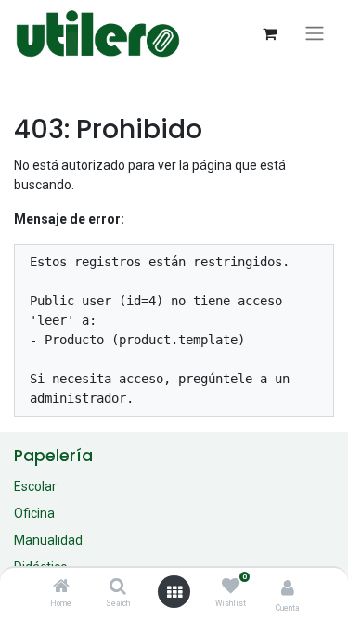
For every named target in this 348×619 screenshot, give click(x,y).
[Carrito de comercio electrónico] (269, 33)
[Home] (61, 587)
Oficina (34, 513)
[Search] (118, 587)
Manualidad (48, 540)
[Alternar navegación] (314, 33)
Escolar (35, 486)
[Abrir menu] (174, 592)
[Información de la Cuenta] (287, 588)
